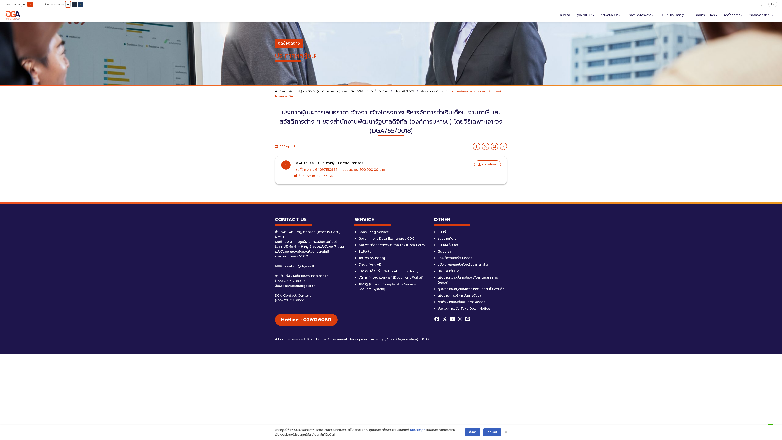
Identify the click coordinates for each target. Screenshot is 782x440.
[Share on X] (485, 146)
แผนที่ (442, 232)
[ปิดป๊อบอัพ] (506, 432)
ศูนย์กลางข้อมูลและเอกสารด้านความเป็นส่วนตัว (471, 289)
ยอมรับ (492, 432)
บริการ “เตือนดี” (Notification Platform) (388, 271)
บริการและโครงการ (639, 15)
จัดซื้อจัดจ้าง (732, 15)
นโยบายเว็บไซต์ (448, 271)
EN (772, 4)
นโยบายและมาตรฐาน (673, 15)
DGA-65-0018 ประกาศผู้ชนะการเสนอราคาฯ (329, 163)
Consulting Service (373, 232)
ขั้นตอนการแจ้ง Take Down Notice (464, 308)
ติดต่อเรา (444, 251)
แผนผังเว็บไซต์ (448, 245)
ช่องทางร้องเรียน (760, 15)
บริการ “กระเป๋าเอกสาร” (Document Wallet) (390, 277)
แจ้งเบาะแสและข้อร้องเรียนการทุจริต (463, 264)
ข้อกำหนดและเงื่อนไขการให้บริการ (461, 302)
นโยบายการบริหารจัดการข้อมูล (459, 295)
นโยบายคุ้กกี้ (417, 430)
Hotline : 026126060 (306, 319)
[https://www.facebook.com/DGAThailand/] (437, 319)
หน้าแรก (565, 15)
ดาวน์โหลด (489, 164)
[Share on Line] (494, 146)
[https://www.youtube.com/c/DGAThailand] (452, 319)
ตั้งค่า (472, 432)
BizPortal (365, 251)
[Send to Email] (503, 146)
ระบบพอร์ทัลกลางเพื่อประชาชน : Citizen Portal (392, 245)
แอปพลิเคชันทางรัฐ (371, 258)
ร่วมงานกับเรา (609, 15)
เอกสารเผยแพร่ (705, 15)
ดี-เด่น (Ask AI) (369, 264)
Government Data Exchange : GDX (386, 238)
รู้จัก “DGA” (584, 15)
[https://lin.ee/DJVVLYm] (468, 319)
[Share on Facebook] (476, 146)
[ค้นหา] (760, 4)
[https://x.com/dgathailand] (445, 319)
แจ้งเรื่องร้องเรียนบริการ (455, 258)
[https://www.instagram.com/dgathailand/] (460, 319)
